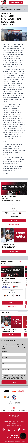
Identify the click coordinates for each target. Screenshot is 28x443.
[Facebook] (4, 430)
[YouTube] (24, 430)
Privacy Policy (16, 421)
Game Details (15, 224)
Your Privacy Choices (14, 423)
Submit (14, 382)
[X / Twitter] (14, 430)
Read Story (15, 251)
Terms (22, 421)
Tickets (15, 220)
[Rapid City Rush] (3, 2)
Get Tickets (15, 2)
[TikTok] (19, 430)
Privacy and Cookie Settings (14, 425)
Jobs (10, 421)
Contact (6, 421)
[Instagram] (9, 430)
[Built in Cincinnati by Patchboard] (14, 436)
